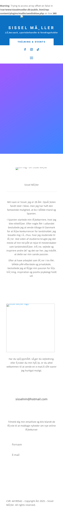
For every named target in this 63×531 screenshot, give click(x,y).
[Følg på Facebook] (25, 49)
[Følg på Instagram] (31, 49)
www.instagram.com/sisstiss (31, 149)
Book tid (31, 411)
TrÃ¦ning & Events (32, 42)
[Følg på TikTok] (38, 49)
